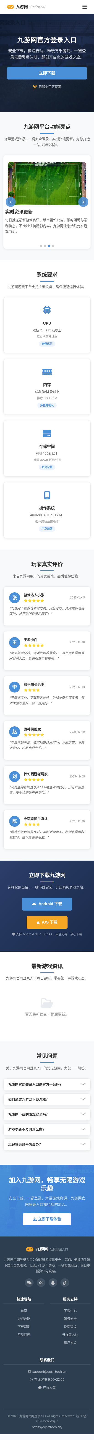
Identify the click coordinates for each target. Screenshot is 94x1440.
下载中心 (70, 1311)
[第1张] (41, 246)
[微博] (41, 1282)
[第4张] (53, 246)
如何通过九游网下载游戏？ (28, 1099)
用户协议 (70, 1342)
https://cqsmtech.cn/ (47, 1427)
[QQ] (53, 1282)
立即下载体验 (49, 1219)
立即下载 (47, 73)
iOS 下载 (49, 922)
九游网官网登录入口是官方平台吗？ (35, 1084)
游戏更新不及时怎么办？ (27, 1129)
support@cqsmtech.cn (49, 1371)
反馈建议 (70, 1326)
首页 (24, 1311)
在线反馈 (49, 1387)
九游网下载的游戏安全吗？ (28, 1114)
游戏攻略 (24, 1319)
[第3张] (49, 246)
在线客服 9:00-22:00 (49, 1379)
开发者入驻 (70, 1334)
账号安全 (70, 1319)
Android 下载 (50, 904)
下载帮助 (24, 1326)
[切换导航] (84, 6)
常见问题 (24, 1334)
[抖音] (64, 1282)
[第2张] (45, 246)
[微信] (29, 1282)
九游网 (31, 7)
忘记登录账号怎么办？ (25, 1144)
